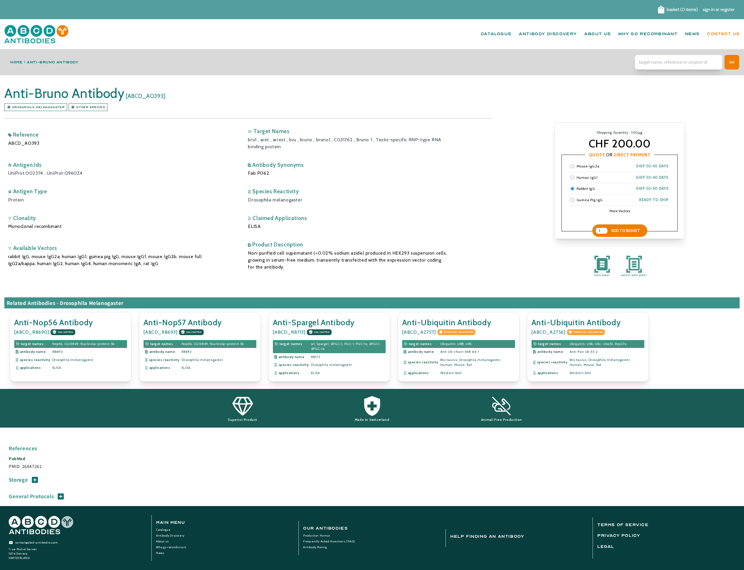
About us (162, 541)
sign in (708, 9)
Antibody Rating (315, 547)
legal (605, 546)
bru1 (252, 139)
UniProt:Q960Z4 (64, 173)
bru (292, 139)
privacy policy (618, 535)
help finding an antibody (487, 536)
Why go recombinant (171, 547)
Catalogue (163, 530)
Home (16, 62)
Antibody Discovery (170, 535)
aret (264, 139)
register (727, 9)
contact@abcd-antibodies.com (36, 542)
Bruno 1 (364, 139)
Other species (90, 107)
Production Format (316, 535)
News (160, 553)
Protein (16, 200)
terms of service (623, 524)
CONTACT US (723, 33)
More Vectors (619, 211)
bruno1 (323, 139)
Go (731, 62)
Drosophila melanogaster (38, 107)
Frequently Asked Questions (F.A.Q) (329, 541)
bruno (306, 139)
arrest (279, 139)
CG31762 (343, 139)
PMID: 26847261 (25, 466)
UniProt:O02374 (25, 173)
